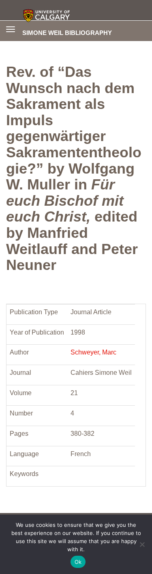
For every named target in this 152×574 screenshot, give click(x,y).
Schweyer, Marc (93, 352)
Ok (78, 562)
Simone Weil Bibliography (67, 32)
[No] (142, 544)
